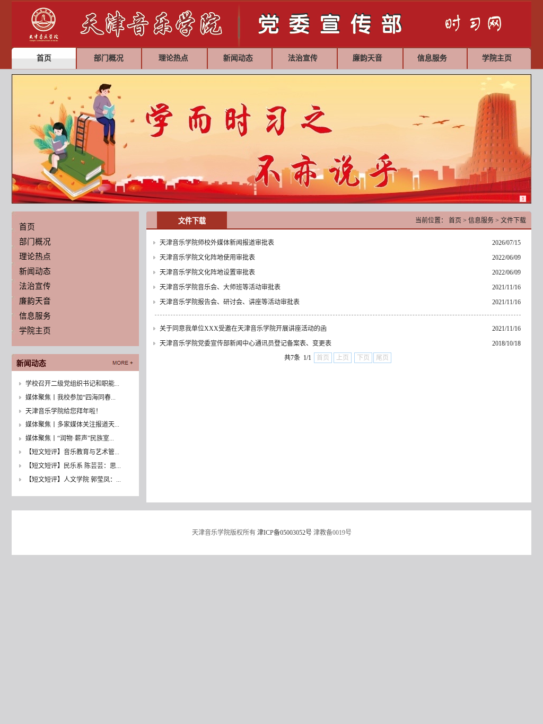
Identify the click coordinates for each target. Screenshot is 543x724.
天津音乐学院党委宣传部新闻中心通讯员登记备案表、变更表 (245, 343)
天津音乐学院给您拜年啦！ (63, 411)
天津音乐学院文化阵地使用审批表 (207, 257)
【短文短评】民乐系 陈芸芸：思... (73, 466)
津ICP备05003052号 (284, 532)
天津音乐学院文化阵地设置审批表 (207, 272)
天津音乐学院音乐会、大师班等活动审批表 (220, 287)
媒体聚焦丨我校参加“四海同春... (70, 397)
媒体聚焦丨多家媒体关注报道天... (72, 424)
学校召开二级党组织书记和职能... (72, 383)
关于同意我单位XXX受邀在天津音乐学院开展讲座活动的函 (243, 328)
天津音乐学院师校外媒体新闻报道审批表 (217, 242)
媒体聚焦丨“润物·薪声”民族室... (69, 438)
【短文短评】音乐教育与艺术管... (72, 452)
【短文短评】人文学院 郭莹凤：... (73, 479)
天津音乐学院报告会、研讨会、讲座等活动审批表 (230, 302)
